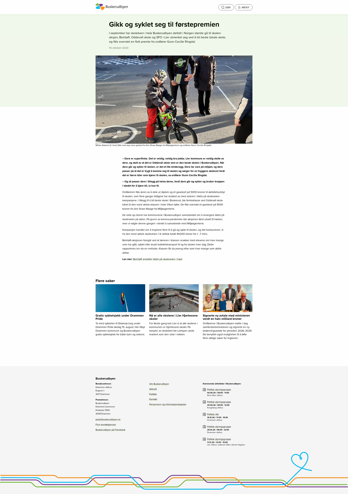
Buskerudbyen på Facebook (110, 429)
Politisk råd (213, 414)
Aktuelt (153, 389)
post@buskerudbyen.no (108, 419)
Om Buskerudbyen (159, 384)
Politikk (153, 394)
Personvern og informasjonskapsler (167, 404)
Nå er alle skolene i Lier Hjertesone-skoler (173, 317)
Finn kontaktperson (106, 424)
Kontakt (153, 399)
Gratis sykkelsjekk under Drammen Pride (120, 317)
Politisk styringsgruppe (219, 389)
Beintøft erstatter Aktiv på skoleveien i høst (157, 259)
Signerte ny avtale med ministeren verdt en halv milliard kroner (226, 317)
